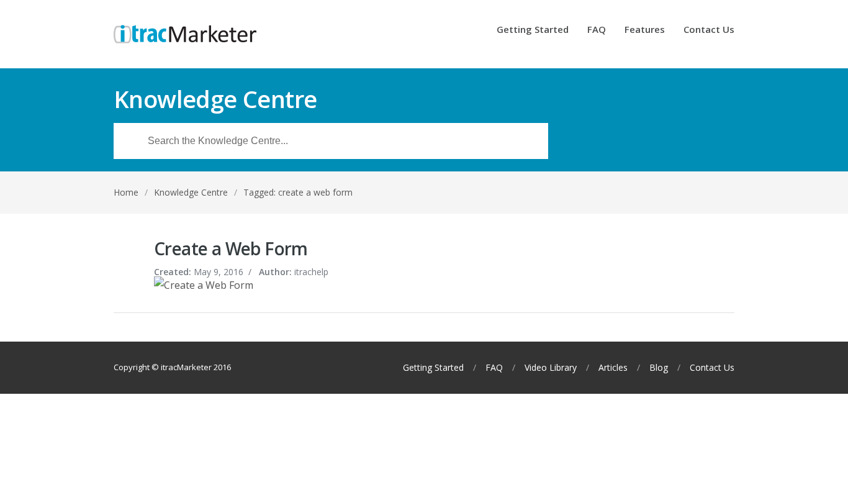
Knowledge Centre (191, 192)
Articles (613, 367)
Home (126, 192)
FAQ (596, 30)
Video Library (551, 367)
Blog (658, 367)
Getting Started (533, 30)
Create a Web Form (231, 248)
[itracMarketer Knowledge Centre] (185, 34)
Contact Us (708, 30)
